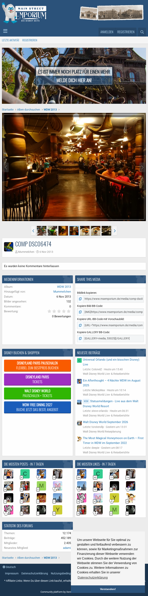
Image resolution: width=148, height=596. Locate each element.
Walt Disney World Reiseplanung (102, 431)
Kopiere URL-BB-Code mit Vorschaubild (100, 319)
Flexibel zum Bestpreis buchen (37, 365)
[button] (5, 31)
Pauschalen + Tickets (37, 393)
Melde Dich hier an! (74, 80)
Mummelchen (26, 251)
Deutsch (10, 567)
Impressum (11, 573)
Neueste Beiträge (88, 352)
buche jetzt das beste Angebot (37, 407)
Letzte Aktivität (10, 40)
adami (67, 548)
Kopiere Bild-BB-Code (89, 305)
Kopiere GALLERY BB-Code (93, 332)
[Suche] (142, 32)
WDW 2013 (64, 287)
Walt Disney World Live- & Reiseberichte (106, 373)
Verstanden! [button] (108, 589)
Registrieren (29, 40)
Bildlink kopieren (86, 292)
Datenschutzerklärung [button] (93, 577)
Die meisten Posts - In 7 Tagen (24, 464)
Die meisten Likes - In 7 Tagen (96, 464)
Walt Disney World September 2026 (105, 422)
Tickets (37, 379)
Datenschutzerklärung (34, 573)
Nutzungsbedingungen (64, 573)
